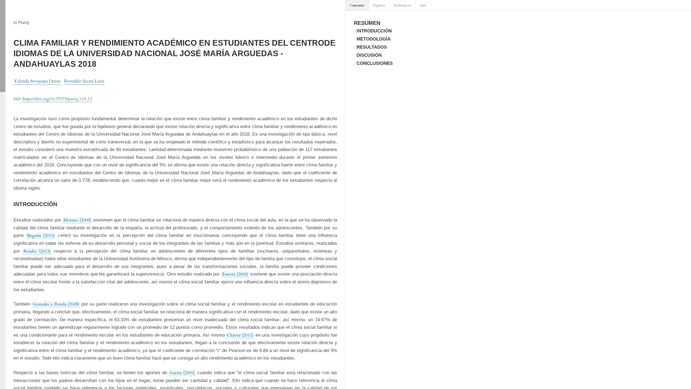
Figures (379, 5)
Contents (357, 5)
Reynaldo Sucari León (84, 81)
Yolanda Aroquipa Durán (37, 81)
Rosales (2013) (36, 251)
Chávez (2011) (240, 335)
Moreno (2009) (77, 220)
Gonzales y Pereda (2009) (56, 304)
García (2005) (182, 373)
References (402, 5)
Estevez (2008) (235, 274)
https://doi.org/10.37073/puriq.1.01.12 (57, 99)
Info (423, 5)
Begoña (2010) (41, 236)
